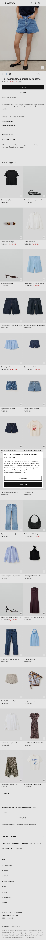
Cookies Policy (21, 472)
